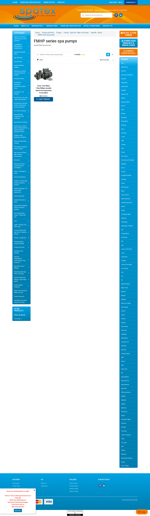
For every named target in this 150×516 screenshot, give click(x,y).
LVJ (122, 276)
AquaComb (124, 86)
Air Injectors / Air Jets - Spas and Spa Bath (20, 98)
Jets (15, 221)
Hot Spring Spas (126, 214)
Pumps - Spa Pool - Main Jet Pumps (76, 32)
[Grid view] (108, 54)
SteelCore (124, 411)
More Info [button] (18, 510)
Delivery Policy (74, 488)
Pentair (123, 318)
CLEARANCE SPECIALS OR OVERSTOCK (18, 46)
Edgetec (123, 164)
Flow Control (125, 195)
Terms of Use (74, 483)
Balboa (123, 113)
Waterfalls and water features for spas (20, 301)
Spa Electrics (125, 380)
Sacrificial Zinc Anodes (18, 252)
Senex (123, 361)
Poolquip (123, 334)
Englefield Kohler (126, 175)
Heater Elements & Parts (19, 201)
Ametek (123, 79)
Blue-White (124, 121)
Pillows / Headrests (20, 238)
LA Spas (123, 260)
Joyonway (124, 257)
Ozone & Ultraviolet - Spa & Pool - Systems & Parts (20, 232)
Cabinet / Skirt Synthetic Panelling (20, 136)
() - (117, 2)
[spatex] (34, 13)
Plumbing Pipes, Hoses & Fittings (19, 242)
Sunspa (123, 427)
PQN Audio (124, 338)
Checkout (130, 2)
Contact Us (107, 26)
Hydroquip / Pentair (127, 226)
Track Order (16, 486)
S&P (122, 357)
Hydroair (123, 218)
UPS (122, 446)
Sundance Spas (126, 419)
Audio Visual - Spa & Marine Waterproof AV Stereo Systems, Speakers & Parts (20, 128)
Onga (123, 315)
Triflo (122, 439)
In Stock (18, 319)
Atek (122, 109)
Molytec (123, 299)
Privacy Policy (74, 486)
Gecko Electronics (126, 202)
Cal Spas (124, 133)
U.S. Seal (124, 442)
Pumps (58, 32)
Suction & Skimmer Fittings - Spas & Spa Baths (20, 279)
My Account (15, 483)
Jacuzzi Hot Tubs (126, 249)
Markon (123, 291)
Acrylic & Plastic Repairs (19, 66)
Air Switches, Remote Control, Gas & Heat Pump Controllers (20, 105)
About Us (25, 26)
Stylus (123, 415)
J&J (122, 245)
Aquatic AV (124, 94)
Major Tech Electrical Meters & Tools (20, 291)
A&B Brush (124, 67)
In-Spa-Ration (125, 233)
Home (16, 26)
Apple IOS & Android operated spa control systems (20, 38)
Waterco (123, 454)
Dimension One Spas (127, 160)
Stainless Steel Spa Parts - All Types (20, 273)
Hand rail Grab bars (20, 177)
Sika (122, 365)
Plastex (123, 322)
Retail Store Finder (92, 26)
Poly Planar (124, 326)
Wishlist (61, 2)
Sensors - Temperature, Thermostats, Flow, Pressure (20, 259)
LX (122, 280)
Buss (122, 129)
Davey (123, 152)
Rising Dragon (125, 353)
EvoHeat (123, 179)
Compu (123, 144)
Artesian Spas (125, 102)
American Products (127, 75)
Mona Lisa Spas (126, 303)
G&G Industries (125, 199)
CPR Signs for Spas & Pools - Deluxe (20, 147)
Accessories (18, 61)
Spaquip (123, 400)
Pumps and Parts (19, 247)
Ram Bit (123, 350)
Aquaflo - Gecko (96, 32)
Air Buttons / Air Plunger (19, 93)
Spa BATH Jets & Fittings (19, 267)
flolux (122, 191)
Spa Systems (125, 384)
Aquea (123, 98)
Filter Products (18, 310)
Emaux (123, 171)
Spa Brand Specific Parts (19, 53)
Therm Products (126, 435)
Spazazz (124, 408)
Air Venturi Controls (20, 111)
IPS (122, 241)
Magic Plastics (125, 284)
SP (122, 373)
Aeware (123, 71)
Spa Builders (125, 377)
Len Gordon (124, 268)
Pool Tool (124, 330)
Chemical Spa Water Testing (20, 142)
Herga (123, 210)
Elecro (123, 168)
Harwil (123, 206)
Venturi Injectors (19, 296)
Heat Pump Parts (19, 196)
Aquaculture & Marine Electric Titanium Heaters (20, 207)
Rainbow (123, 346)
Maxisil (123, 295)
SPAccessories (125, 392)
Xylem (123, 462)
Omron (123, 311)
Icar (122, 229)
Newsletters (52, 26)
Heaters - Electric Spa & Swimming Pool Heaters (20, 182)
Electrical (17, 160)
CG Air (123, 137)
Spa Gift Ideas (18, 57)
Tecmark (124, 431)
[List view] (112, 54)
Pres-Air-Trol (125, 342)
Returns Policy (74, 491)
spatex (123, 404)
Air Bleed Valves (19, 78)
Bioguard (124, 117)
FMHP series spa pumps (46, 35)
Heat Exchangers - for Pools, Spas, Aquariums (20, 190)
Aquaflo (123, 90)
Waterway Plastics (127, 458)
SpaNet (123, 396)
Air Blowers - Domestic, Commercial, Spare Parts (20, 85)
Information (37, 26)
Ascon (123, 106)
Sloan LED (124, 369)
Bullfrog (123, 125)
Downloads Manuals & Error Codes (129, 43)
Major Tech (124, 288)
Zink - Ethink (125, 466)
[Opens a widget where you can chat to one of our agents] (142, 512)
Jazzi (123, 253)
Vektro (123, 450)
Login (14, 2)
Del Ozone (124, 156)
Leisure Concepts (126, 264)
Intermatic (124, 237)
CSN (122, 148)
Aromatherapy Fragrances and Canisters (19, 116)
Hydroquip (124, 222)
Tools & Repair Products (18, 286)
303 (122, 63)
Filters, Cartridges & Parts (20, 172)
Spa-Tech (124, 388)
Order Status (49, 2)
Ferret (123, 183)
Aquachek (124, 82)
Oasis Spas (124, 307)
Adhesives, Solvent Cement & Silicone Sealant (20, 73)
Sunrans (123, 423)
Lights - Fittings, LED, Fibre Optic (20, 225)
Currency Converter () (128, 52)
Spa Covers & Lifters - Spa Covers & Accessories (20, 154)
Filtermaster (125, 187)
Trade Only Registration (30, 2)
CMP (122, 140)
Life (122, 272)
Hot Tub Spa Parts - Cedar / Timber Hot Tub (20, 215)
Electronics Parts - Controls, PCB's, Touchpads (19, 165)
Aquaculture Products (20, 122)
